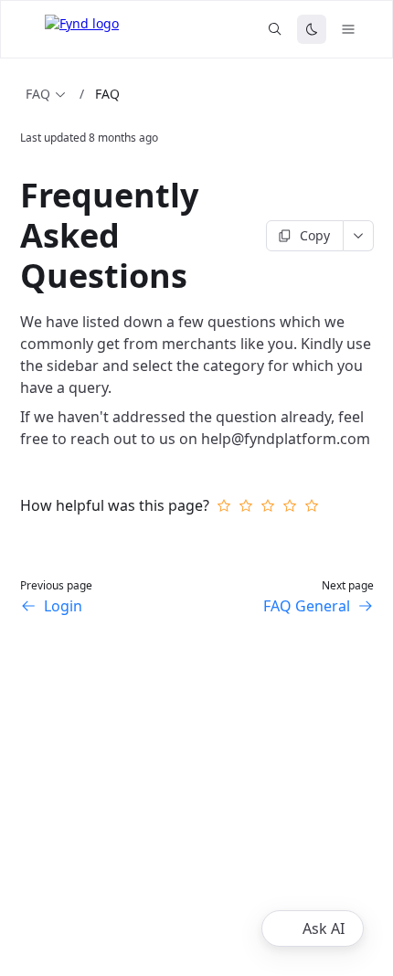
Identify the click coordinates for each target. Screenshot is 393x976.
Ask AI (324, 928)
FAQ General (306, 606)
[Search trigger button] (275, 29)
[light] (311, 29)
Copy (315, 235)
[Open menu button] (348, 29)
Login (63, 606)
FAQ (38, 93)
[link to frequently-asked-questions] (12, 236)
